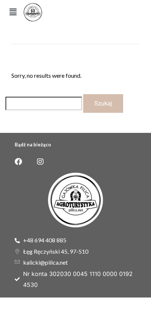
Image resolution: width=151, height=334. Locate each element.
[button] (13, 12)
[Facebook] (18, 161)
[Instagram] (40, 161)
